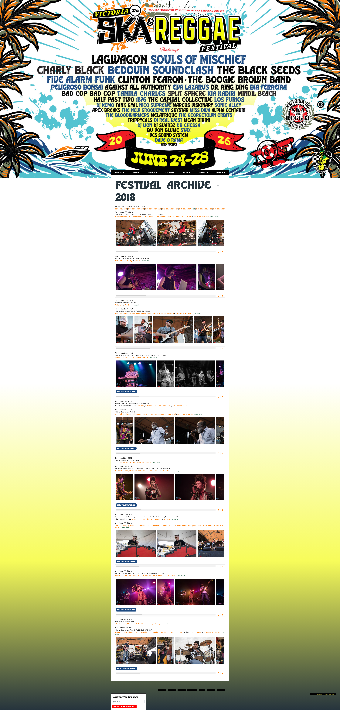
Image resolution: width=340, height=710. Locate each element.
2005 (138, 209)
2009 (155, 209)
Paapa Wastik (146, 313)
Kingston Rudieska (136, 216)
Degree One (166, 406)
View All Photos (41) (126, 610)
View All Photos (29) (126, 392)
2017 (189, 209)
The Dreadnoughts (122, 624)
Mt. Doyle (128, 575)
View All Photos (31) (126, 448)
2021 (206, 209)
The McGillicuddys (138, 624)
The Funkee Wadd (204, 525)
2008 (150, 209)
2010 (159, 209)
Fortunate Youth (175, 525)
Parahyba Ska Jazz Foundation (148, 632)
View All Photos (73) (126, 562)
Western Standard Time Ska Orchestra (147, 519)
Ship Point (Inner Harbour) (201, 216)
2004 (133, 209)
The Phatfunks (177, 216)
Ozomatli (118, 414)
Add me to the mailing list (124, 706)
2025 (223, 209)
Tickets (136, 173)
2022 (210, 209)
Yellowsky (128, 261)
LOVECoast (119, 575)
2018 (193, 209)
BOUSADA (119, 261)
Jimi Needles (177, 406)
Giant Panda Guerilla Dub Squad (127, 313)
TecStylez (188, 216)
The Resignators (129, 632)
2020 (201, 209)
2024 (218, 209)
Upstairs (146, 357)
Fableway (149, 624)
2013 (172, 209)
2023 (214, 209)
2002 (125, 209)
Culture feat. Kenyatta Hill (124, 471)
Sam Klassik (130, 462)
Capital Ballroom (168, 471)
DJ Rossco (157, 471)
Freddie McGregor (138, 414)
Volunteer (169, 173)
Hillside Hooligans (189, 525)
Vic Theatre (188, 406)
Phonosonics (169, 313)
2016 (184, 209)
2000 (116, 209)
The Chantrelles (158, 575)
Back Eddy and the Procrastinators (158, 216)
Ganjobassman (161, 414)
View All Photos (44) (126, 505)
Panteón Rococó (121, 216)
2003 (129, 209)
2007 (146, 209)
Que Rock (150, 414)
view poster (215, 216)
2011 (163, 209)
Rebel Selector (195, 632)
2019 (197, 209)
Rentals (202, 173)
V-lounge (158, 624)
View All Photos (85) (126, 668)
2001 (121, 209)
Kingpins (118, 632)
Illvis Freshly (129, 357)
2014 (176, 209)
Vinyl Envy (128, 305)
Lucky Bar (137, 261)
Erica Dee (157, 406)
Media (186, 173)
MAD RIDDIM (158, 313)
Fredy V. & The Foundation (171, 632)
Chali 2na (140, 406)
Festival (118, 173)
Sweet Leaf (119, 357)
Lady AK (138, 357)
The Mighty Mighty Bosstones (126, 525)
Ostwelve (149, 406)
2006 (142, 209)
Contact (219, 173)
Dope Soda (137, 575)
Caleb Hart (139, 471)
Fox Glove (147, 575)
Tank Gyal (172, 414)
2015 (180, 209)
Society (152, 173)
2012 (167, 209)
